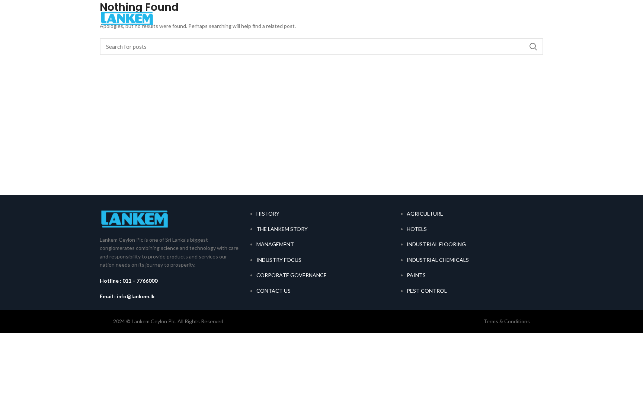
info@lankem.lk (136, 296)
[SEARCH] (533, 46)
